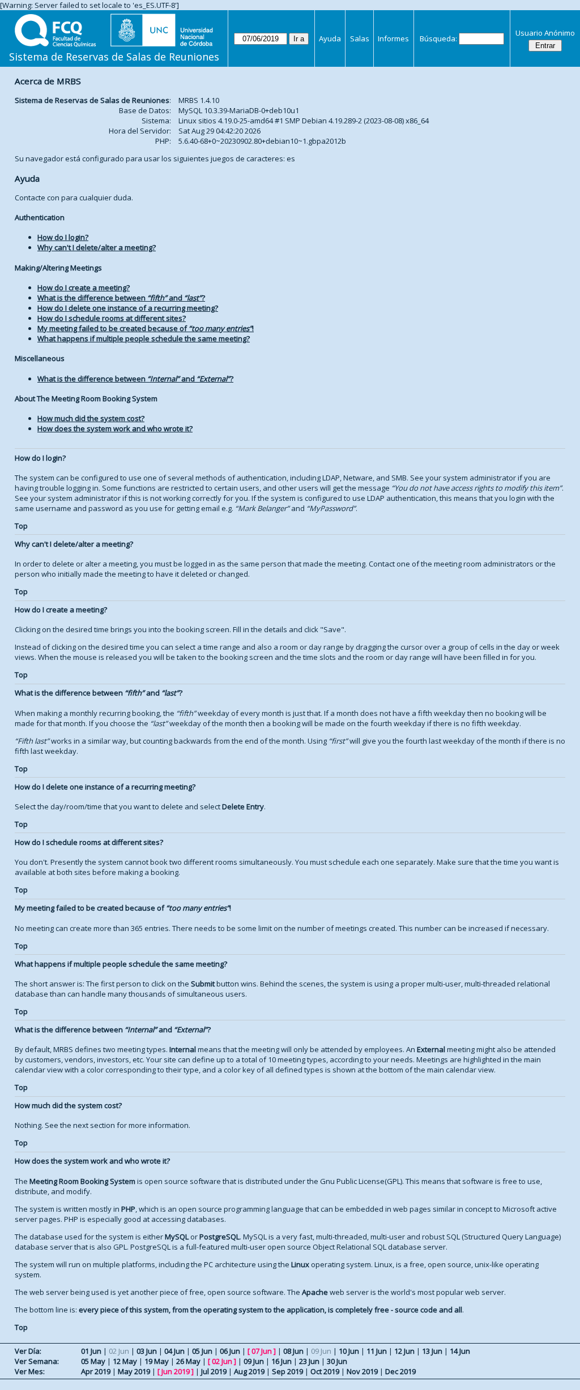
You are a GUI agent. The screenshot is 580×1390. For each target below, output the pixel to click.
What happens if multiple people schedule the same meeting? (143, 338)
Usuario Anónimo (545, 33)
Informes (393, 38)
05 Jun (202, 1351)
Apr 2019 (95, 1371)
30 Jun (337, 1361)
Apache (315, 1292)
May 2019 (134, 1371)
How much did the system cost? (90, 418)
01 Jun (91, 1351)
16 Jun (281, 1361)
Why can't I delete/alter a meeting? (96, 247)
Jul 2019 (214, 1371)
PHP (128, 1209)
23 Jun (309, 1361)
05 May (93, 1361)
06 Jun (230, 1351)
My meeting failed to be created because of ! (145, 328)
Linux (300, 1264)
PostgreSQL (219, 1237)
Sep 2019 (287, 1371)
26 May (188, 1361)
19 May (156, 1361)
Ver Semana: (37, 1361)
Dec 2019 (400, 1371)
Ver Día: (28, 1351)
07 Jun (261, 1351)
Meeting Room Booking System (82, 1181)
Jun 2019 (175, 1371)
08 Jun (293, 1351)
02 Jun (222, 1361)
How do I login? (62, 237)
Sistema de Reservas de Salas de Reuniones (114, 56)
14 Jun (460, 1351)
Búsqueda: (438, 38)
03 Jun (147, 1351)
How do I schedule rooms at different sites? (111, 318)
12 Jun (404, 1351)
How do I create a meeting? (83, 287)
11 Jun (376, 1351)
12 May (125, 1361)
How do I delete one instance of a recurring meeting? (127, 308)
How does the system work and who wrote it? (115, 428)
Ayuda (330, 38)
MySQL (177, 1237)
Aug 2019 (249, 1371)
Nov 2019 (362, 1371)
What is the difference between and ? (121, 298)
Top (21, 526)
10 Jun (349, 1351)
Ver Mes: (30, 1371)
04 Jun (174, 1351)
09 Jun (254, 1361)
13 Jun (432, 1351)
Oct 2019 (324, 1371)
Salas (359, 38)
